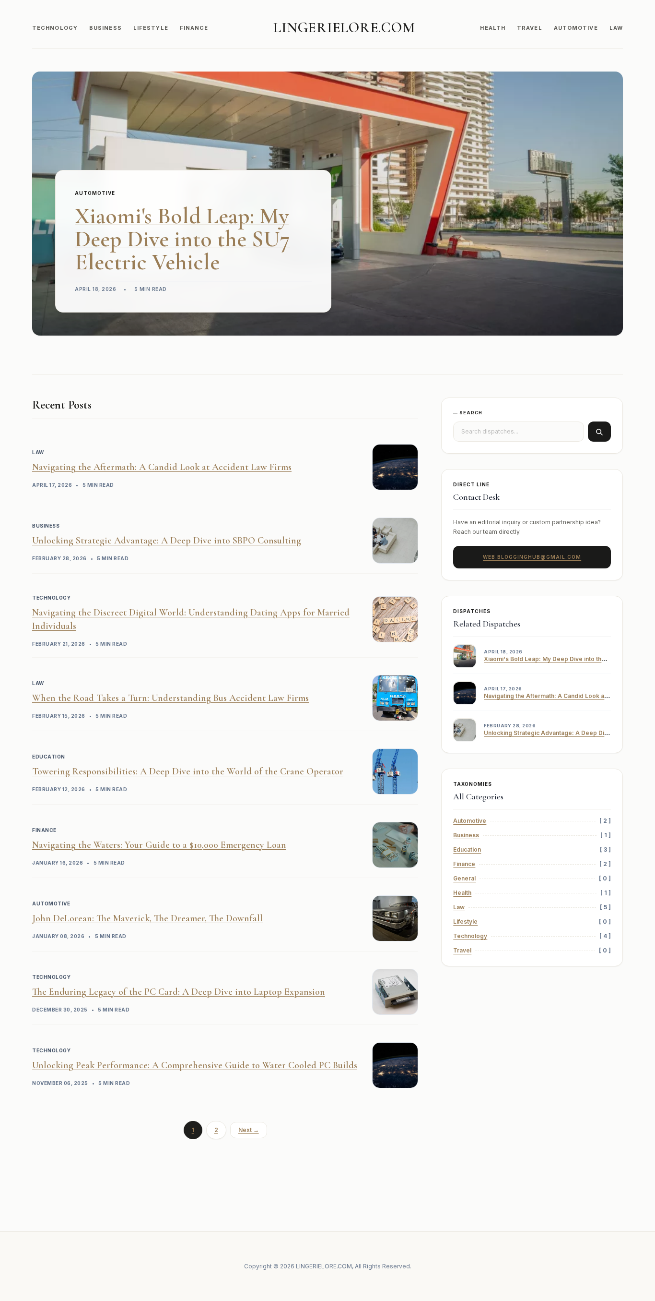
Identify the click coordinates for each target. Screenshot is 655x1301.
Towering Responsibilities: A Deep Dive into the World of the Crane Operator (187, 771)
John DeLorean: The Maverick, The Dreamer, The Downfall (147, 918)
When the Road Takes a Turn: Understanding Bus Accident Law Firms (170, 698)
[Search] (599, 432)
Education (467, 850)
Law (616, 27)
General (464, 878)
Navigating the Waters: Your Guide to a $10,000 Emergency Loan (159, 845)
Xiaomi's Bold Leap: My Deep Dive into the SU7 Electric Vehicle (182, 239)
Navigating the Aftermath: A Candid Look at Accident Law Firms (162, 467)
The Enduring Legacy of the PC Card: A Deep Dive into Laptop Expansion (178, 992)
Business (105, 27)
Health (492, 27)
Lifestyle (150, 27)
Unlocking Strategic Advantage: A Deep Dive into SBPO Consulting (166, 540)
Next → (248, 1129)
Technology (55, 27)
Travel (529, 27)
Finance (194, 27)
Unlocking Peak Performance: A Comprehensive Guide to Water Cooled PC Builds (194, 1065)
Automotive (576, 27)
